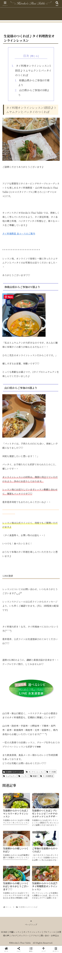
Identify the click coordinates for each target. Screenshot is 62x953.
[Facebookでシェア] (10, 809)
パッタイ (24, 776)
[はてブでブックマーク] (51, 809)
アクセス (35, 935)
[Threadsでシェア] (24, 809)
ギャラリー (24, 935)
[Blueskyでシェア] (38, 801)
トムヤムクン (11, 776)
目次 (26, 56)
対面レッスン (15, 931)
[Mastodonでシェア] (24, 801)
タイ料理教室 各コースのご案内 (18, 233)
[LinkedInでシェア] (38, 817)
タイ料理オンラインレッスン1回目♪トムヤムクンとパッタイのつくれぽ (33, 70)
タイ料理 (52, 772)
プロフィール (49, 931)
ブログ (14, 935)
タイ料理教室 (48, 776)
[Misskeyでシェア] (51, 801)
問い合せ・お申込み (50, 935)
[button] (56, 592)
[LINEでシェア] (10, 817)
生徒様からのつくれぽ (14, 772)
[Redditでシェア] (38, 809)
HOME (4, 931)
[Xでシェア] (10, 801)
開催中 (35, 776)
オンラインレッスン (36, 772)
